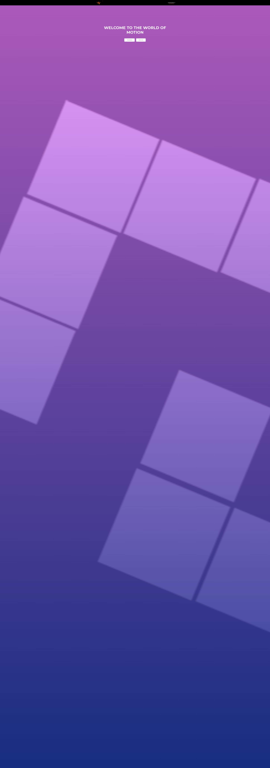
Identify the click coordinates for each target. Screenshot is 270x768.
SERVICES (141, 40)
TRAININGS (129, 40)
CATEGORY (171, 2)
